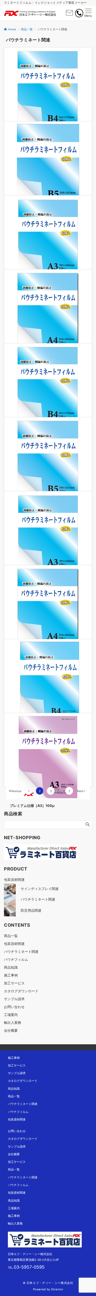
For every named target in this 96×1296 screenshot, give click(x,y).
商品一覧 (11, 936)
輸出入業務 (12, 1022)
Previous (15, 791)
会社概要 (11, 1030)
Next (80, 791)
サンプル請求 (14, 999)
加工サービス (14, 983)
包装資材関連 (14, 943)
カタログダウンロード (21, 991)
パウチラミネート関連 (21, 951)
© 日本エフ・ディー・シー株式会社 (48, 1283)
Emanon (57, 1289)
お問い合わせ (14, 1007)
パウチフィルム (16, 959)
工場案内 (11, 1014)
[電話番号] (79, 13)
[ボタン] (69, 14)
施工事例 (11, 975)
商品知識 (11, 967)
